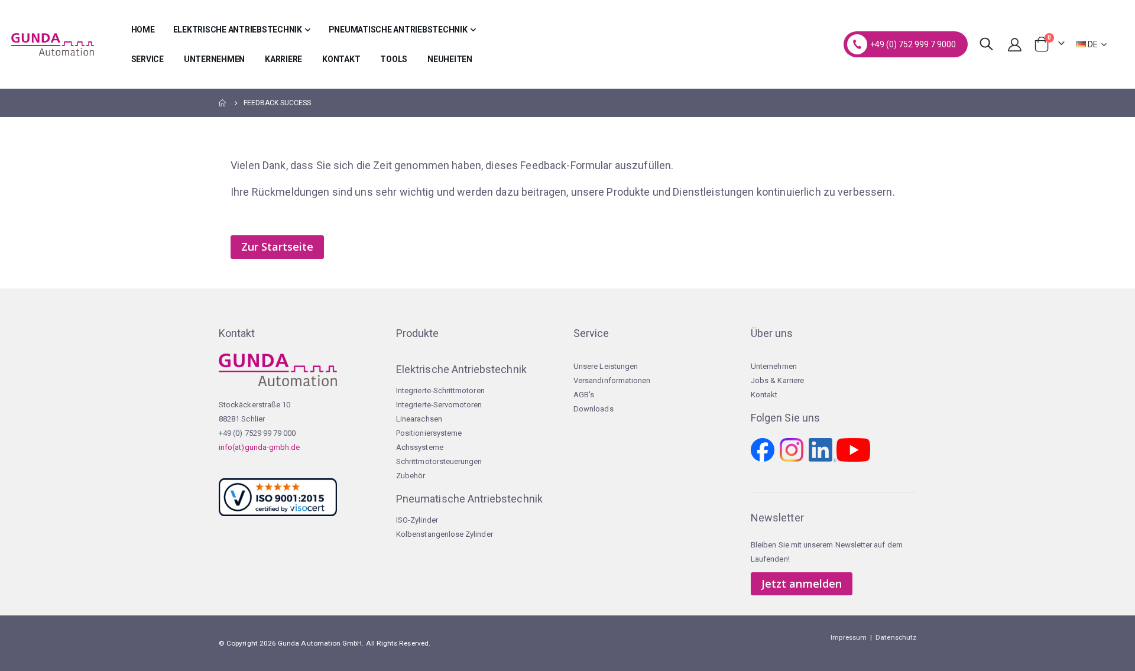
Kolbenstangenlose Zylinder (444, 534)
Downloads (593, 408)
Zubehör (410, 475)
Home (223, 103)
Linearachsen (419, 418)
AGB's (583, 394)
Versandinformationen (611, 380)
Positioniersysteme (429, 433)
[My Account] (1015, 44)
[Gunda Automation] (52, 44)
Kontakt (764, 394)
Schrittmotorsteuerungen (439, 461)
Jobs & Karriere (777, 380)
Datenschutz (895, 637)
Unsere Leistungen (605, 366)
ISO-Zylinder (417, 520)
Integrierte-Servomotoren (439, 404)
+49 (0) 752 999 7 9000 (913, 44)
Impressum (849, 637)
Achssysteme (419, 447)
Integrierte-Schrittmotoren (440, 390)
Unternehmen (774, 366)
